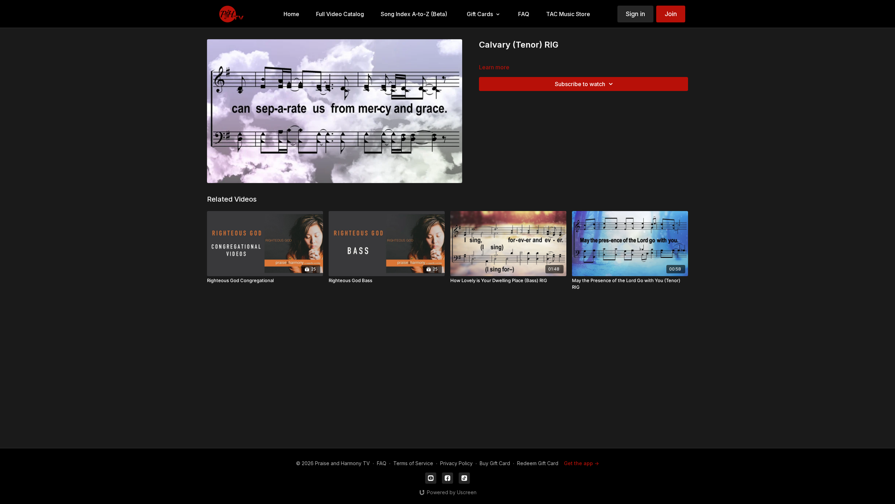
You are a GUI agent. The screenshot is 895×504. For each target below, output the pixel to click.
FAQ (381, 463)
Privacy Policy (456, 463)
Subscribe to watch (580, 84)
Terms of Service (413, 463)
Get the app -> (581, 463)
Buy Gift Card (495, 463)
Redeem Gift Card (537, 463)
